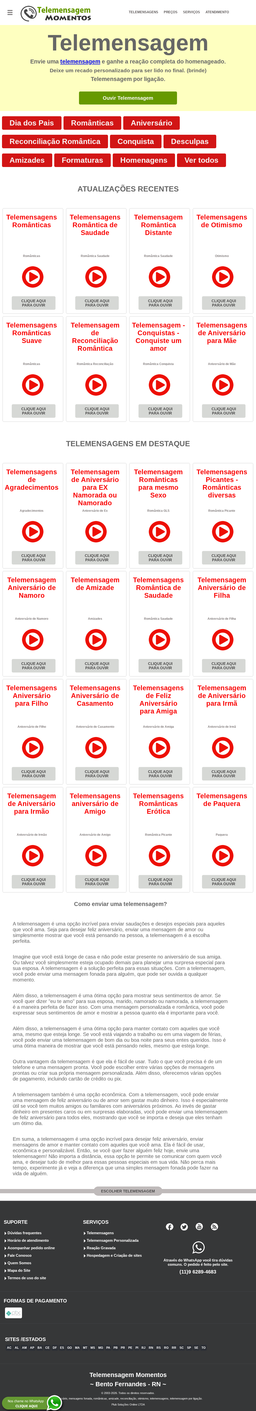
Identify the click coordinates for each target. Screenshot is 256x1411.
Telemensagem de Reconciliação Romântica (95, 337)
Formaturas (82, 160)
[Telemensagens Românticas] (33, 288)
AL (17, 1348)
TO (204, 1348)
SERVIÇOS (191, 12)
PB (116, 1348)
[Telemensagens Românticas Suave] (33, 396)
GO (69, 1348)
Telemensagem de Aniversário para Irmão (31, 803)
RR (174, 1348)
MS (92, 1348)
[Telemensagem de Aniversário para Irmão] (33, 866)
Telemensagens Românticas (31, 221)
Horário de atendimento (28, 1240)
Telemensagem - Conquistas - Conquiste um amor (158, 337)
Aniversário (151, 123)
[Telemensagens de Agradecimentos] (33, 542)
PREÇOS (171, 12)
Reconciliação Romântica (55, 141)
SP (189, 1348)
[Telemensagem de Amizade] (96, 650)
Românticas (92, 123)
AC (9, 1348)
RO (166, 1348)
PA (108, 1348)
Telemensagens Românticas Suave (31, 333)
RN (151, 1348)
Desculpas (190, 141)
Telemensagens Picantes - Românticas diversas (221, 483)
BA (40, 1348)
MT (85, 1348)
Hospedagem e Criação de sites (114, 1255)
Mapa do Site (19, 1270)
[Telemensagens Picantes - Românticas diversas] (223, 542)
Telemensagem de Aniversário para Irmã (222, 695)
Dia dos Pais (32, 123)
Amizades (27, 160)
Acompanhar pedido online (31, 1248)
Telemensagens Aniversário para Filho (31, 695)
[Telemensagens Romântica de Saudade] (96, 288)
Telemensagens (100, 1233)
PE (130, 1348)
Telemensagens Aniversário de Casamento (95, 695)
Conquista (136, 141)
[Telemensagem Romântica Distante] (159, 288)
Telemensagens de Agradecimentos (31, 479)
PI (137, 1348)
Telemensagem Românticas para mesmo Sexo (158, 483)
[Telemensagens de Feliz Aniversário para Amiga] (159, 758)
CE (47, 1348)
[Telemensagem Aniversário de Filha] (223, 650)
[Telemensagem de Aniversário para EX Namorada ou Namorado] (96, 542)
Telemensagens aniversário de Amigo (95, 803)
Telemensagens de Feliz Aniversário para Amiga (158, 699)
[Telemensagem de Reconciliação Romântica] (96, 396)
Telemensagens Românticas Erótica (158, 803)
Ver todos (201, 160)
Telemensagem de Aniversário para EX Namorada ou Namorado (95, 487)
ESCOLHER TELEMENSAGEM (128, 1191)
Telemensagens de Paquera (221, 800)
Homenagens (144, 160)
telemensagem (80, 61)
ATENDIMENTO (217, 12)
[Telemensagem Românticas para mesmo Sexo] (159, 542)
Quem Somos (19, 1263)
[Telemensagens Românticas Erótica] (159, 866)
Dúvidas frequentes (25, 1233)
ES (62, 1348)
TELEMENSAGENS (143, 12)
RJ (144, 1348)
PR (123, 1348)
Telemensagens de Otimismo (221, 221)
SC (182, 1348)
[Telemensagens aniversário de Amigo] (96, 866)
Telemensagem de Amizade (95, 584)
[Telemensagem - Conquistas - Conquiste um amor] (159, 396)
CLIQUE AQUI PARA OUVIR (33, 303)
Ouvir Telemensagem (128, 98)
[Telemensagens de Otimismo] (223, 288)
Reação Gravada (101, 1248)
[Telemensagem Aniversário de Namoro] (33, 650)
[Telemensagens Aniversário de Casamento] (96, 758)
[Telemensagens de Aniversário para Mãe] (223, 396)
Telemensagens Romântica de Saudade (95, 225)
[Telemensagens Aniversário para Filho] (33, 758)
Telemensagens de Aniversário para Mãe (221, 333)
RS (158, 1348)
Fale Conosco (20, 1255)
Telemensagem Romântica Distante (158, 225)
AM (24, 1348)
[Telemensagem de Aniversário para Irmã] (223, 758)
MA (77, 1348)
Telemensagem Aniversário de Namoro (31, 587)
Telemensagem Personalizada (112, 1240)
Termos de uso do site (27, 1278)
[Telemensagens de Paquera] (223, 866)
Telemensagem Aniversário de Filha (222, 587)
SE (196, 1348)
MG (100, 1348)
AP (32, 1348)
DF (55, 1348)
